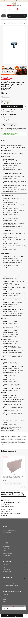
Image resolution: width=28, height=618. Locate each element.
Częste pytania (6, 548)
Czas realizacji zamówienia (9, 530)
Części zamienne (13, 23)
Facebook (5, 594)
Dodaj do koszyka (12, 106)
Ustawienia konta (7, 571)
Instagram (5, 596)
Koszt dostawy (6, 534)
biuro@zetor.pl (5, 511)
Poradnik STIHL (7, 555)
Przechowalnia (6, 569)
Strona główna (4, 23)
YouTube (5, 601)
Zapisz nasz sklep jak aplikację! (10, 585)
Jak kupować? (6, 546)
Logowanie (5, 564)
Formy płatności (7, 532)
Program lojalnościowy (8, 583)
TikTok (4, 599)
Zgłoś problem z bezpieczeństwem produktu (11, 514)
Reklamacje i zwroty (8, 537)
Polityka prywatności (8, 550)
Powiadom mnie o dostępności (12, 483)
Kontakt (5, 580)
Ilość (2, 96)
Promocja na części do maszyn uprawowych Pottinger (10, 134)
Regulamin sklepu (7, 553)
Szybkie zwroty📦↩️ (9, 125)
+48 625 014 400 (6, 509)
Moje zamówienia (7, 567)
